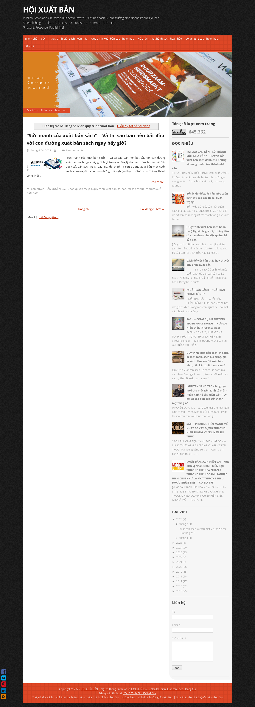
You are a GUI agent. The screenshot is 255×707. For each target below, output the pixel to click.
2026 (179, 519)
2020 (179, 566)
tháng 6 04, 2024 (40, 150)
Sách (44, 38)
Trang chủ (31, 38)
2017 (179, 581)
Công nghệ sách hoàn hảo (202, 38)
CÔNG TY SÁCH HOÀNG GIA (139, 693)
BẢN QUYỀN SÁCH (57, 189)
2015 (179, 591)
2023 (179, 552)
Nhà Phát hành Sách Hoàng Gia (74, 697)
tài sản (122, 189)
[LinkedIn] (3, 690)
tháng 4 (183, 524)
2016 (179, 586)
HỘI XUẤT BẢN (49, 9)
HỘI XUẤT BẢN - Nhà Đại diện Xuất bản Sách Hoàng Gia (163, 689)
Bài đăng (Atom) (49, 217)
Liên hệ (29, 46)
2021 (179, 562)
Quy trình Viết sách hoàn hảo (69, 38)
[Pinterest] (3, 684)
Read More (157, 182)
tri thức (150, 189)
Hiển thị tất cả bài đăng (133, 126)
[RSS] (3, 696)
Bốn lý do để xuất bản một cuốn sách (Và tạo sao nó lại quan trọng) (207, 198)
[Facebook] (3, 672)
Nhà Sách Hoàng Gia (107, 697)
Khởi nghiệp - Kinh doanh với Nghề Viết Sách (147, 697)
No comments (74, 150)
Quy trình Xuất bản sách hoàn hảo (112, 38)
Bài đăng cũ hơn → (152, 209)
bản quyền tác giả (81, 189)
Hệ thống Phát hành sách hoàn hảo (160, 38)
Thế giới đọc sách (42, 697)
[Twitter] (3, 678)
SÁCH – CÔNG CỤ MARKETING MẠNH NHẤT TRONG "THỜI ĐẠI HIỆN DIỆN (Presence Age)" (206, 323)
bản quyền (37, 189)
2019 (179, 571)
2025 (179, 542)
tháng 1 (183, 538)
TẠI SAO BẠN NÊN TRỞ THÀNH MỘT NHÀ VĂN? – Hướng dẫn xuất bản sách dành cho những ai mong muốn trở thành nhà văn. (199, 160)
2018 (179, 576)
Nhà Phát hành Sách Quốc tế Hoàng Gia (199, 697)
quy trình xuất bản (105, 189)
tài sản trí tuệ (136, 189)
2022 (179, 557)
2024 (179, 547)
